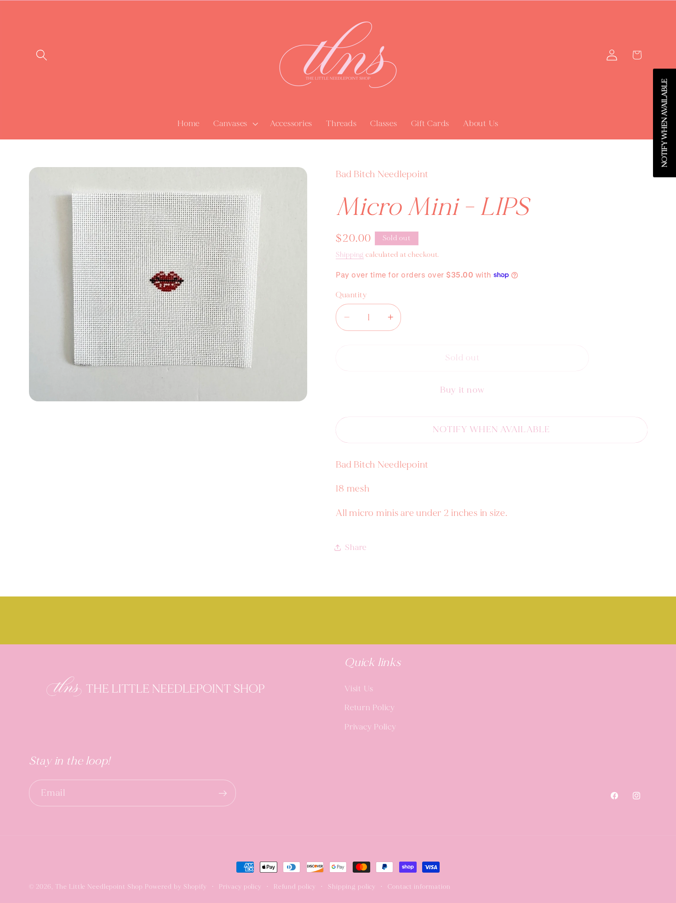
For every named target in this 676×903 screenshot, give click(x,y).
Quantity (351, 294)
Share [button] (356, 547)
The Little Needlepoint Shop (99, 887)
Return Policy (369, 707)
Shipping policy (352, 887)
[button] (41, 55)
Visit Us (358, 689)
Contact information (419, 887)
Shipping (350, 254)
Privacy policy (240, 887)
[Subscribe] (222, 793)
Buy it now (462, 389)
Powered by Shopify (176, 887)
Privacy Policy (370, 727)
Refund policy (295, 887)
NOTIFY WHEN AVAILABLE (491, 429)
